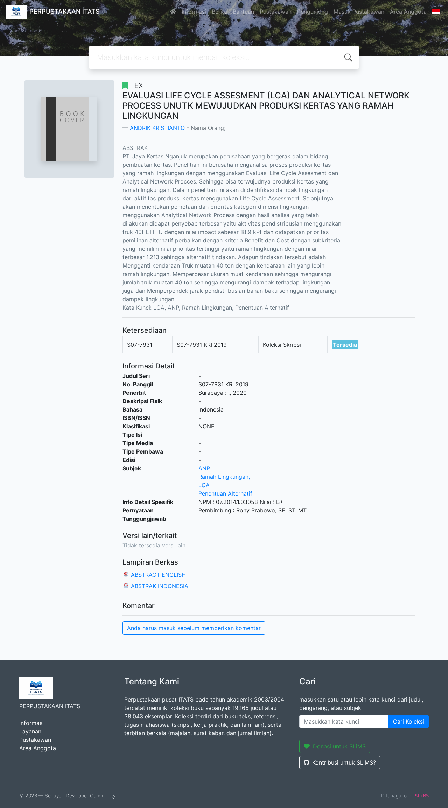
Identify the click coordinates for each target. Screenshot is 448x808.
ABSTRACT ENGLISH (158, 574)
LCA (204, 485)
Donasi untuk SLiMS (339, 746)
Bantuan (243, 11)
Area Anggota (408, 11)
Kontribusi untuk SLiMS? (344, 762)
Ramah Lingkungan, (224, 476)
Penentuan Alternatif (225, 493)
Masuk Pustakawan (359, 11)
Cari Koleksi (408, 721)
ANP (204, 468)
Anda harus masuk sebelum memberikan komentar (194, 627)
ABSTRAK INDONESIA (159, 585)
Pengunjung (312, 11)
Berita (219, 11)
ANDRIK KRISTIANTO (157, 127)
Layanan (30, 731)
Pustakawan (276, 11)
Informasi (194, 11)
